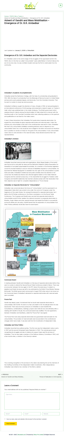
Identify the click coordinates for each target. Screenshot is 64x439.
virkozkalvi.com (21, 434)
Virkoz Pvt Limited (38, 434)
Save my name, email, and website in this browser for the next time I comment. (27, 419)
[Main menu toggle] (60, 5)
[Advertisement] (32, 38)
